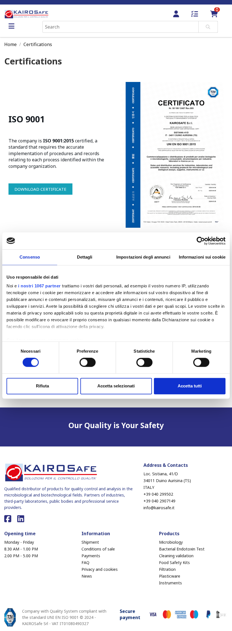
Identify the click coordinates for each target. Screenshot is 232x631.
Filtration (167, 569)
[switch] (88, 362)
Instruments (170, 583)
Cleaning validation (176, 555)
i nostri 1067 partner (39, 285)
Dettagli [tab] (85, 257)
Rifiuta (42, 385)
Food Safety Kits (174, 562)
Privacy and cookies (99, 569)
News (86, 576)
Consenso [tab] (30, 257)
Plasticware (169, 576)
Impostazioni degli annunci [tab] (143, 257)
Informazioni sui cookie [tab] (202, 257)
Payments (90, 555)
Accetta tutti (190, 385)
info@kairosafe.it (159, 507)
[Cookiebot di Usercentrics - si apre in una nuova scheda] (200, 241)
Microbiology (171, 542)
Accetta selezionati (116, 385)
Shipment (90, 542)
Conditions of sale (98, 549)
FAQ (85, 562)
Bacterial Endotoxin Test (182, 549)
